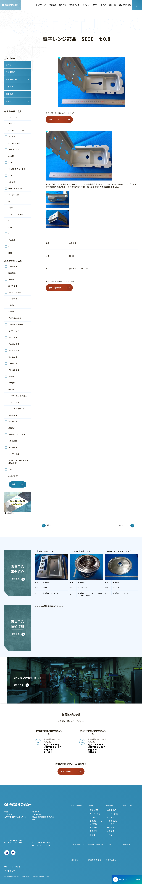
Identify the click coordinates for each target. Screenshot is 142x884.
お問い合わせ (111, 860)
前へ (49, 525)
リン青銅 (12, 182)
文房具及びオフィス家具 (96, 822)
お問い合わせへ (55, 119)
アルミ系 (12, 136)
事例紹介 (52, 5)
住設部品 (93, 817)
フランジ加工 (13, 298)
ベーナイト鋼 (13, 194)
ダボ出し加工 (13, 421)
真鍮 (10, 253)
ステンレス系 (13, 149)
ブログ (103, 5)
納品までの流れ (125, 5)
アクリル (12, 207)
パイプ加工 (12, 337)
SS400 (11, 162)
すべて (8, 64)
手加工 (11, 469)
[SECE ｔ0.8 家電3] (92, 199)
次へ (121, 525)
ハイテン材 (12, 117)
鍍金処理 (12, 273)
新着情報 (126, 844)
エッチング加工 (14, 402)
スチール (12, 123)
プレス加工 (12, 415)
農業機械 (93, 827)
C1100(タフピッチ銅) (17, 169)
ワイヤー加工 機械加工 (17, 395)
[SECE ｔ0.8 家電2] (92, 219)
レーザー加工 (13, 454)
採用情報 (74, 860)
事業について (74, 5)
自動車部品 (94, 810)
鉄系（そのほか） (15, 188)
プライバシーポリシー (13, 867)
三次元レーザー (14, 292)
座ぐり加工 (12, 286)
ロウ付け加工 (14, 363)
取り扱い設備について (95, 845)
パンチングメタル (15, 214)
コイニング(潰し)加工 (17, 408)
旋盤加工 (12, 376)
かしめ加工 (12, 447)
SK (9, 246)
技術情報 (62, 5)
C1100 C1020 (14, 143)
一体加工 (12, 305)
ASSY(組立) (13, 476)
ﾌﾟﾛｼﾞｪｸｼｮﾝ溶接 (15, 318)
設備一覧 (112, 5)
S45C (10, 175)
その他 (92, 834)
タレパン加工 (13, 370)
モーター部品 (95, 813)
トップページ (41, 5)
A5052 (11, 156)
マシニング (12, 357)
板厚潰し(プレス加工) (17, 434)
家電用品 (93, 831)
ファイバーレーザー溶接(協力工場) (18, 461)
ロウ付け (12, 382)
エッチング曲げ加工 (16, 324)
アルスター (12, 240)
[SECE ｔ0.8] (92, 156)
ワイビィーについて (90, 5)
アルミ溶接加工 (14, 350)
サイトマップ (9, 871)
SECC (10, 233)
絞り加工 (12, 311)
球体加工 (12, 279)
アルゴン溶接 (13, 344)
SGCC (10, 220)
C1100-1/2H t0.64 (16, 130)
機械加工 (12, 428)
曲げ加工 (12, 389)
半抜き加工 (12, 266)
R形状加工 (12, 441)
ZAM (10, 227)
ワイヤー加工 (13, 331)
